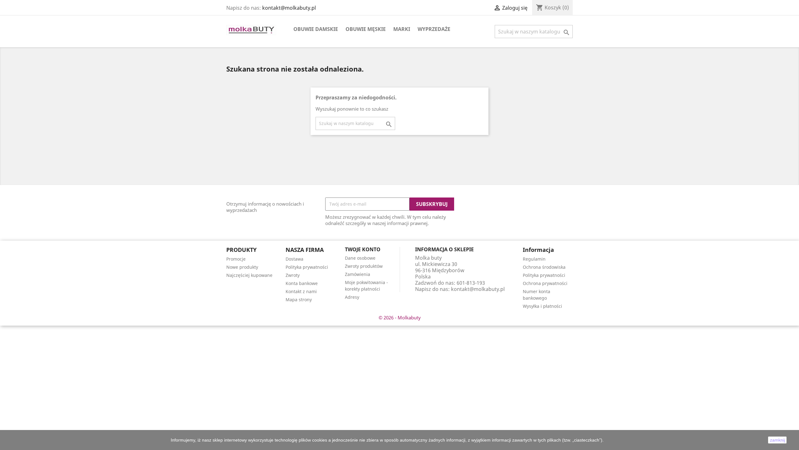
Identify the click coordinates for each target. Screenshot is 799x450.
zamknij (777, 440)
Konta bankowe (302, 283)
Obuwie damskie (315, 29)
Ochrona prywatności (545, 283)
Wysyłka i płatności (542, 306)
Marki (401, 29)
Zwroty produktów (364, 266)
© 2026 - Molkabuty (400, 317)
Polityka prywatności (307, 267)
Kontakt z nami (301, 291)
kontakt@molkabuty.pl (289, 7)
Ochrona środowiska (544, 267)
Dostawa (294, 259)
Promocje (236, 259)
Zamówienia (357, 274)
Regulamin (534, 259)
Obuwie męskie (366, 29)
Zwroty (293, 275)
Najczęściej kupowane (249, 275)
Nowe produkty (242, 267)
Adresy (352, 297)
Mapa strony (299, 299)
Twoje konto (362, 249)
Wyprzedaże (434, 29)
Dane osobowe (360, 258)
